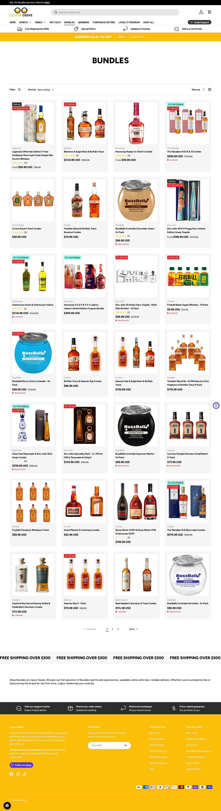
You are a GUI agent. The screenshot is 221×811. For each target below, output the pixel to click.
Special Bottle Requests (198, 750)
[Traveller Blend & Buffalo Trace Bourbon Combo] (85, 200)
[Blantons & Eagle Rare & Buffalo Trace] (85, 123)
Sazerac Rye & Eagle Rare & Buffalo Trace (134, 383)
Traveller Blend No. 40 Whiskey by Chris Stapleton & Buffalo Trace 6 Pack (188, 383)
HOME (13, 22)
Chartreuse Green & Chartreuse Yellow (32, 304)
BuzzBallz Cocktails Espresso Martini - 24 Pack (135, 455)
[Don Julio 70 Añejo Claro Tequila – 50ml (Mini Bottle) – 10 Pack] (136, 276)
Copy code (138, 37)
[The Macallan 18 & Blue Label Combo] (188, 502)
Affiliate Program (158, 756)
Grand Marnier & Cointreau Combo (82, 529)
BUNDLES (69, 22)
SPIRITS (23, 22)
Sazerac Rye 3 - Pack (75, 603)
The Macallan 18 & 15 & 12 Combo (184, 151)
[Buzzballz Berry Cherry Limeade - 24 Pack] (33, 353)
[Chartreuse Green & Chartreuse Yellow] (33, 276)
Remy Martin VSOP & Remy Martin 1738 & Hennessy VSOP (135, 531)
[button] (209, 12)
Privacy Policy (156, 738)
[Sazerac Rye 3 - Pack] (85, 575)
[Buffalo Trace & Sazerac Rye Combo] (85, 353)
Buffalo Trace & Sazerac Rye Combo (83, 381)
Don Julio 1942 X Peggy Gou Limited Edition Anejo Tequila (186, 230)
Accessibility (193, 762)
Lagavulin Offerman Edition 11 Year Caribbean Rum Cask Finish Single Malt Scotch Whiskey (32, 155)
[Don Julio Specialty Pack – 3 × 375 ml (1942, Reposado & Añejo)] (85, 425)
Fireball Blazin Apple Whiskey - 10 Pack (187, 304)
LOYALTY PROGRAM (129, 22)
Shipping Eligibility (196, 738)
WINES (38, 22)
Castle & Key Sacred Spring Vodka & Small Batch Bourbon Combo (31, 605)
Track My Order (193, 768)
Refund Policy (156, 744)
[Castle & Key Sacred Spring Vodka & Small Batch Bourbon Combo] (33, 575)
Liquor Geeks (21, 800)
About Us (154, 732)
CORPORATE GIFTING (104, 22)
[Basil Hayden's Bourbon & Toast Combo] (136, 575)
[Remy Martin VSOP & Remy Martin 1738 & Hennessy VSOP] (136, 502)
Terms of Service (158, 750)
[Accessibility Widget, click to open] (216, 405)
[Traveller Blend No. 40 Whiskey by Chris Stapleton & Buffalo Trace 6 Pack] (188, 353)
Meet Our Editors (158, 762)
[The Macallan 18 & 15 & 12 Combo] (188, 123)
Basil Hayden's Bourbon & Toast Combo (135, 603)
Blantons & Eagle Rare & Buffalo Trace (84, 151)
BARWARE (83, 22)
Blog (151, 768)
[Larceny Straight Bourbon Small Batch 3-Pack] (188, 425)
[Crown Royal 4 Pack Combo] (33, 200)
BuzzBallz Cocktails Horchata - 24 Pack (188, 603)
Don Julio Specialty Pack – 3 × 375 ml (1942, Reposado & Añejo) (83, 455)
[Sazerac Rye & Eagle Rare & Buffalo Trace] (136, 353)
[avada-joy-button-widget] (7, 805)
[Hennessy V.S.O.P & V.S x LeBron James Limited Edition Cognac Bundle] (85, 276)
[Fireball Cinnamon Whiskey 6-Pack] (33, 502)
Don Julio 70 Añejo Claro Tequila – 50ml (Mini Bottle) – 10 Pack (136, 306)
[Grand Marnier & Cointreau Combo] (85, 502)
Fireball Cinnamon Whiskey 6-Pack (30, 529)
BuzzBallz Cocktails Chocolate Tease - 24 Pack (135, 230)
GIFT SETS (55, 22)
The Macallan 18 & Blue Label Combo (186, 529)
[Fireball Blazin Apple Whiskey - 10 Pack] (188, 276)
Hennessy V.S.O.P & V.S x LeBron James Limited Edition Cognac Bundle (84, 306)
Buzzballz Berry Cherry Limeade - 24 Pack (31, 383)
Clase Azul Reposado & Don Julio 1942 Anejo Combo (32, 455)
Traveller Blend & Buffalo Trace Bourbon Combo (80, 230)
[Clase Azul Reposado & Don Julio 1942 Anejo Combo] (33, 425)
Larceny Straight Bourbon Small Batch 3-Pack (187, 455)
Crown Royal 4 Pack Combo (26, 228)
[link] (89, 629)
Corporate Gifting (195, 756)
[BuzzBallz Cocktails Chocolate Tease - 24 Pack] (136, 200)
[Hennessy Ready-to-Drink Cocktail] (136, 123)
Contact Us (192, 744)
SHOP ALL (148, 22)
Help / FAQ (191, 732)
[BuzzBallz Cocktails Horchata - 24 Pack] (188, 575)
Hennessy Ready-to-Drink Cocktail (133, 151)
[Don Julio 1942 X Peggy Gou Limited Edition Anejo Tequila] (188, 200)
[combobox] (115, 12)
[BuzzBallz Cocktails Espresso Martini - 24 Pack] (136, 425)
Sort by (32, 89)
